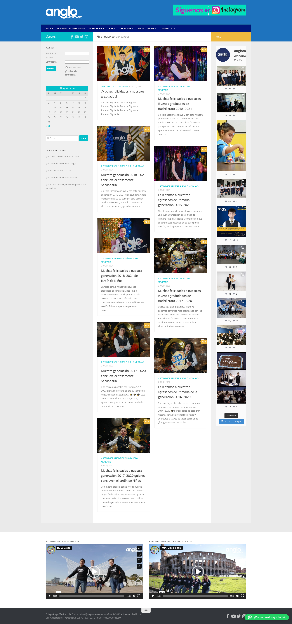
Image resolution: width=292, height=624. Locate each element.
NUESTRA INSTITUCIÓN (70, 28)
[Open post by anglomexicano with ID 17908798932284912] (231, 254)
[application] (94, 571)
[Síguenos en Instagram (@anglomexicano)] (86, 37)
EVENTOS (123, 86)
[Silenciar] (134, 595)
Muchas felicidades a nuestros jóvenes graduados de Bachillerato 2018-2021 (179, 104)
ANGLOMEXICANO (109, 86)
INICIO (49, 28)
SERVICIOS (125, 28)
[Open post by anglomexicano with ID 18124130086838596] (231, 188)
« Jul (48, 126)
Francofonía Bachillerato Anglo (62, 177)
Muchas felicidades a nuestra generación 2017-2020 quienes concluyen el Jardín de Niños (123, 476)
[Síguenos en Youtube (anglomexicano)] (76, 37)
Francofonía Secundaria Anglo (62, 163)
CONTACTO (167, 28)
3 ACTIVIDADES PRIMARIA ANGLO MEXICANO (178, 186)
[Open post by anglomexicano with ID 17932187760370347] (231, 145)
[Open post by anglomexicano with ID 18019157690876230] (231, 308)
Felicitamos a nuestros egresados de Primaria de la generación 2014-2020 (177, 392)
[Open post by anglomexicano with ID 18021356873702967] (231, 281)
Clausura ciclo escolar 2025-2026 (63, 156)
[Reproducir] (49, 595)
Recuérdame (74, 67)
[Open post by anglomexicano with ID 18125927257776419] (231, 221)
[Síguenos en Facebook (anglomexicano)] (72, 37)
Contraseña (51, 61)
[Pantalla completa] (138, 595)
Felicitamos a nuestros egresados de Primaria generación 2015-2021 (174, 200)
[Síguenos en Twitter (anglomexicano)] (81, 37)
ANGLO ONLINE (145, 28)
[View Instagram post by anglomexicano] (242, 83)
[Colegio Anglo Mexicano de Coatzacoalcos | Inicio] (64, 12)
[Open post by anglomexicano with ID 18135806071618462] (231, 334)
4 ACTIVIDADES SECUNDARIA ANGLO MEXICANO (122, 166)
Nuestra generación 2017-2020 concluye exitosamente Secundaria (123, 376)
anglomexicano (231, 69)
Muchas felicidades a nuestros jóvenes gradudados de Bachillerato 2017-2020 (179, 296)
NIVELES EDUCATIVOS (101, 28)
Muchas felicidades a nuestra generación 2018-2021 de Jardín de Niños (121, 276)
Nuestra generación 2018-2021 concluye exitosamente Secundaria (123, 180)
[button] (94, 572)
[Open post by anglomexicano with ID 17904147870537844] (231, 102)
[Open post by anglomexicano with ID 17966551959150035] (231, 75)
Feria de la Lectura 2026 (59, 170)
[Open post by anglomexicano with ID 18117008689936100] (231, 378)
